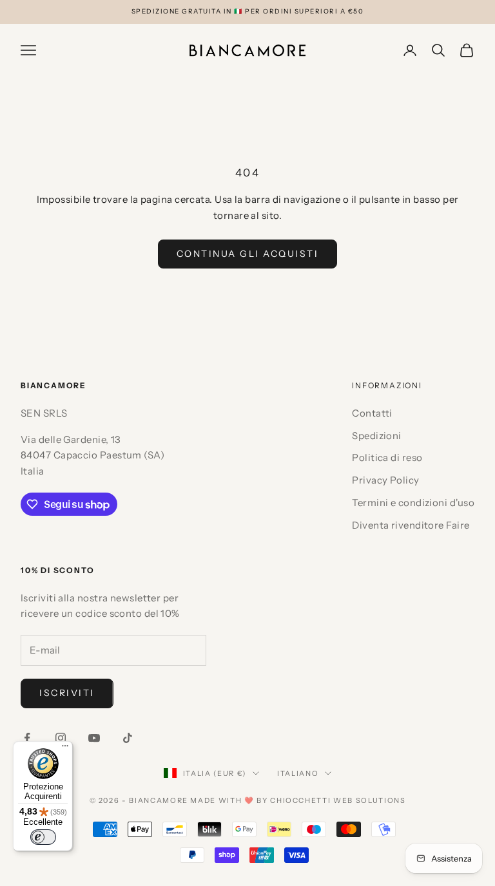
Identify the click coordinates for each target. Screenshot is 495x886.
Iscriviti (67, 693)
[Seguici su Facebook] (27, 737)
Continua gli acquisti (248, 253)
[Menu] (65, 749)
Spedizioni (377, 435)
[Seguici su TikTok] (127, 737)
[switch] (43, 837)
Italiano (297, 773)
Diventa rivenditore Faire (410, 525)
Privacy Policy (385, 480)
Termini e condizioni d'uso (413, 502)
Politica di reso (387, 457)
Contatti (372, 413)
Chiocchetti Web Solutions (337, 800)
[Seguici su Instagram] (60, 737)
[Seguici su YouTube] (94, 737)
